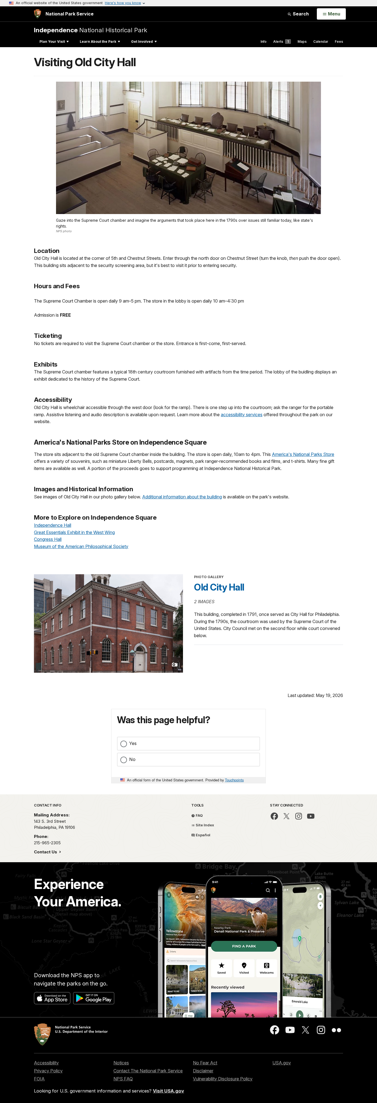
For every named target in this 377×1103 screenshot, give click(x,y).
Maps (302, 41)
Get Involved (142, 41)
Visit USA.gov (168, 1091)
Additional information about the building (182, 497)
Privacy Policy (48, 1070)
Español (202, 835)
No (132, 759)
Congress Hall (48, 539)
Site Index (204, 825)
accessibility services (241, 414)
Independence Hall (52, 525)
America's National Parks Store (303, 454)
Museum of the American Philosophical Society (81, 546)
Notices (121, 1062)
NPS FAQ (123, 1078)
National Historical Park (90, 30)
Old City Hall (219, 587)
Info (264, 41)
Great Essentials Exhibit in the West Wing (74, 532)
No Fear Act (205, 1062)
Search (300, 14)
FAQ (199, 815)
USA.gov (281, 1062)
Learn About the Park (98, 41)
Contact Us (46, 851)
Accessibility (46, 1062)
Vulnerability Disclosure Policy (223, 1078)
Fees (339, 41)
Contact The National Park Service (148, 1070)
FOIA (39, 1078)
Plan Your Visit (52, 41)
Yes (133, 743)
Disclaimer (203, 1070)
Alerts (281, 41)
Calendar (320, 41)
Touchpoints (234, 779)
